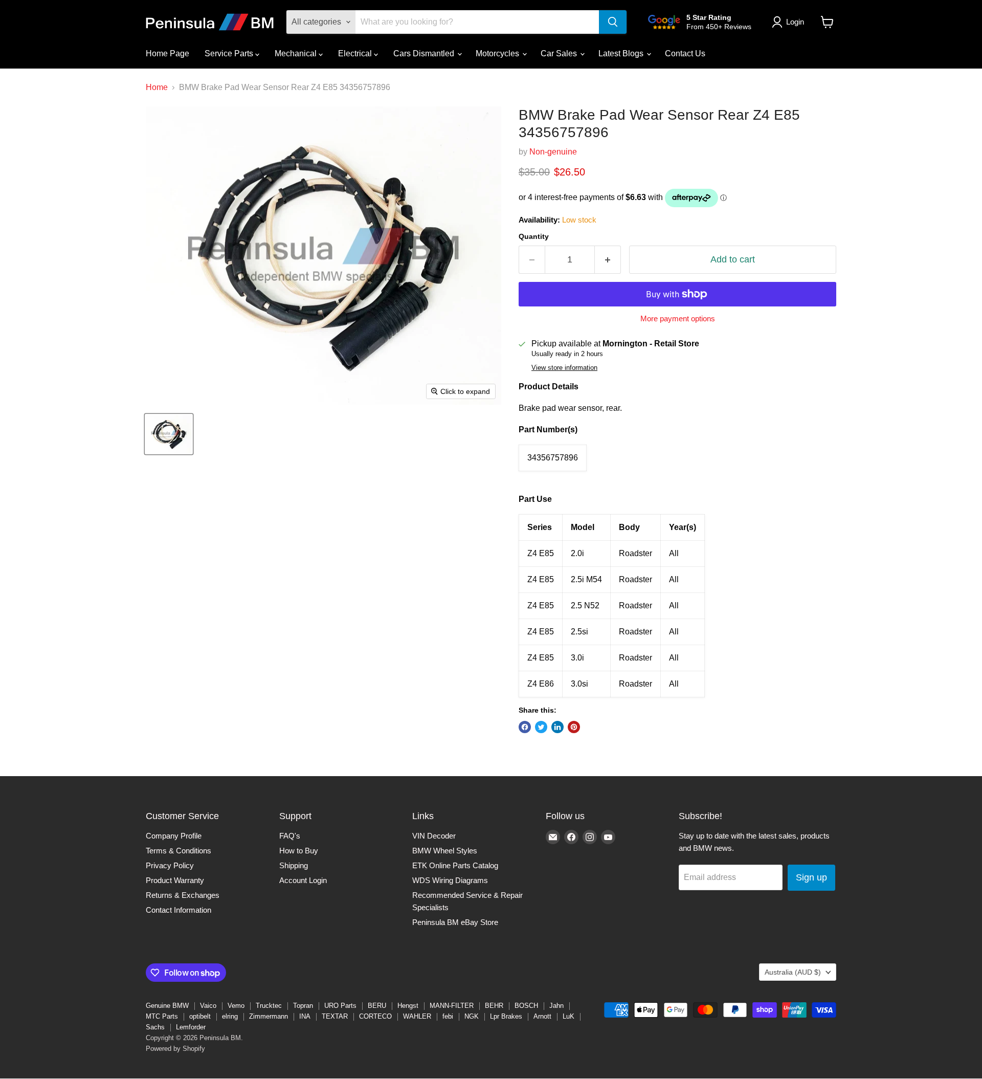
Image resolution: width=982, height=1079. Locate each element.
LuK (568, 1016)
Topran (303, 1005)
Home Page (167, 53)
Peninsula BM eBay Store (455, 922)
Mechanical (297, 53)
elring (230, 1016)
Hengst (407, 1005)
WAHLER (417, 1016)
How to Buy (298, 850)
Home (157, 87)
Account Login (303, 880)
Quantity (534, 236)
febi (447, 1016)
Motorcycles (498, 53)
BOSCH (526, 1005)
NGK (471, 1016)
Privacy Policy (170, 865)
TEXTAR (335, 1016)
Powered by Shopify (175, 1048)
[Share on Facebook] (525, 727)
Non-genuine (553, 151)
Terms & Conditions (178, 850)
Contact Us (685, 53)
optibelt (200, 1016)
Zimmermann (268, 1016)
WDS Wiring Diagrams (450, 880)
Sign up (811, 877)
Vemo (236, 1005)
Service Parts (230, 53)
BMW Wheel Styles (444, 850)
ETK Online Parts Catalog (455, 865)
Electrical (356, 53)
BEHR (494, 1005)
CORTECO (375, 1016)
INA (304, 1016)
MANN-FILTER (452, 1005)
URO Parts (340, 1005)
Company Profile (174, 835)
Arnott (542, 1016)
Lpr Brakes (506, 1016)
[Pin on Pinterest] (574, 727)
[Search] (613, 22)
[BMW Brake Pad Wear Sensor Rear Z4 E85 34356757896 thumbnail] (169, 434)
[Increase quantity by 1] (608, 260)
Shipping (293, 865)
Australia (793, 972)
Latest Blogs (621, 53)
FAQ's (289, 835)
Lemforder (191, 1027)
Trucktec (269, 1005)
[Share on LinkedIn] (557, 727)
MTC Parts (162, 1016)
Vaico (208, 1005)
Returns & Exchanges (182, 895)
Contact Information (178, 910)
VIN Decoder (434, 835)
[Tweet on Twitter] (541, 727)
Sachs (155, 1027)
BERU (377, 1005)
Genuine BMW (167, 1005)
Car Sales (560, 53)
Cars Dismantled (424, 53)
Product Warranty (175, 880)
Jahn (556, 1005)
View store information (564, 367)
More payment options (677, 318)
